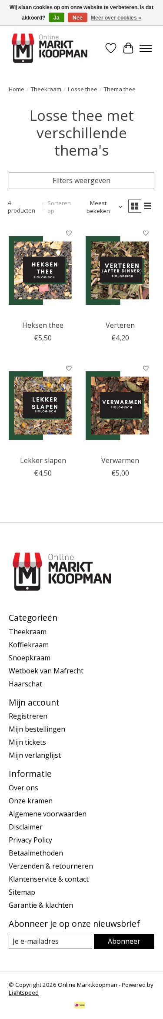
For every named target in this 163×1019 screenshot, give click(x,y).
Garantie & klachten (41, 905)
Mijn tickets (27, 742)
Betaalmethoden (36, 853)
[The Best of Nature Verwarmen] (120, 405)
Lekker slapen (43, 460)
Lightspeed (24, 992)
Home (16, 89)
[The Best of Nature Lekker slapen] (43, 405)
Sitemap (22, 892)
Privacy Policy (30, 840)
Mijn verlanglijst (35, 755)
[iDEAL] (79, 1006)
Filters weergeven (81, 180)
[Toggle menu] (145, 48)
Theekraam (46, 89)
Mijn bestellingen (37, 729)
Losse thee (82, 89)
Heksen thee (42, 325)
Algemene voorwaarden (47, 814)
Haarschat (25, 684)
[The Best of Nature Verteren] (120, 270)
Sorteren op (59, 207)
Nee (78, 18)
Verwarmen (120, 460)
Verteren (120, 325)
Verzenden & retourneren (51, 866)
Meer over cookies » (116, 18)
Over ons (23, 788)
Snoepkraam (29, 658)
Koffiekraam (29, 644)
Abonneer (124, 941)
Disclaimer (26, 827)
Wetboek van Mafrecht (46, 671)
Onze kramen (31, 801)
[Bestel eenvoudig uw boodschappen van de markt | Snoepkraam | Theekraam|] (49, 48)
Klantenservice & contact (49, 879)
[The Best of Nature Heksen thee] (43, 270)
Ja (56, 18)
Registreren (28, 716)
